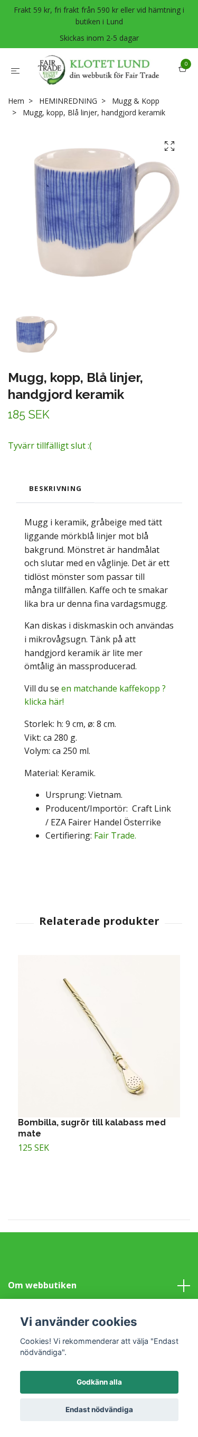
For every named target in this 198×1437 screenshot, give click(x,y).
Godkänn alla (99, 1382)
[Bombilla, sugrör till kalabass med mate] (99, 1071)
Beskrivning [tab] (55, 524)
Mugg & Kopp (135, 136)
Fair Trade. (114, 871)
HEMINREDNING (68, 136)
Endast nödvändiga (99, 1409)
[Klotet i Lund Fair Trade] (93, 87)
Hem (16, 136)
